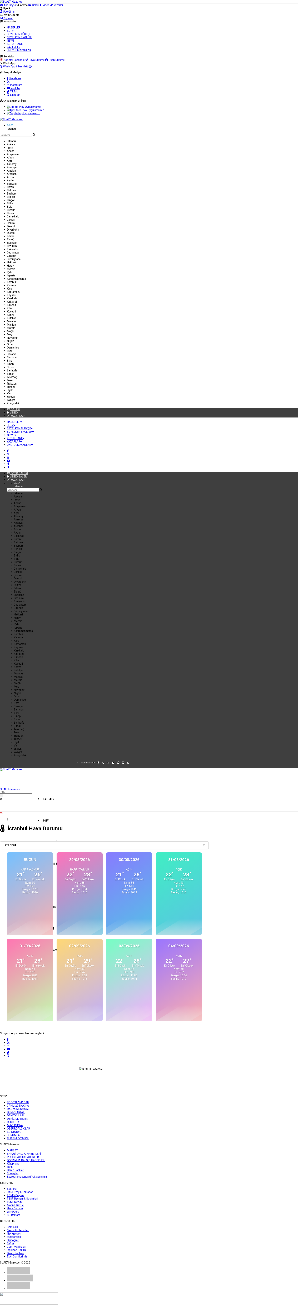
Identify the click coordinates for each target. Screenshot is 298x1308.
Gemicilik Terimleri (18, 1230)
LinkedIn (14, 94)
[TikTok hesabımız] (8, 464)
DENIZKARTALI (16, 1112)
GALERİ (19, 473)
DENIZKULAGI (15, 1115)
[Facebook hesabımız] (8, 450)
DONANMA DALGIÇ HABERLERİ (26, 1160)
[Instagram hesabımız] (8, 457)
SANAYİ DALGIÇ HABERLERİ (24, 1153)
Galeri (35, 5)
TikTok (13, 91)
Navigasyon (14, 1233)
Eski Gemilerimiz (17, 1256)
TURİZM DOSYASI (18, 1138)
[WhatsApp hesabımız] (128, 762)
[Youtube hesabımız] (8, 460)
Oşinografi (13, 1240)
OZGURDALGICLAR (18, 1128)
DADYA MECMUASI (18, 1109)
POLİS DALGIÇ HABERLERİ (23, 1157)
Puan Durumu (56, 60)
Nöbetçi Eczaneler (14, 60)
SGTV (10, 30)
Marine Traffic (15, 1205)
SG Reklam (13, 1215)
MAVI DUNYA (15, 1125)
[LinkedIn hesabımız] (8, 467)
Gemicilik (12, 1227)
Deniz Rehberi (15, 1253)
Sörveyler (12, 1173)
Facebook (15, 78)
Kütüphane (13, 1163)
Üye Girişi (8, 11)
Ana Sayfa (9, 5)
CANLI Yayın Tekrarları (20, 1192)
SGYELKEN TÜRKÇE (19, 34)
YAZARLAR (13, 47)
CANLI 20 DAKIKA (18, 1105)
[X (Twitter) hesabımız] (8, 81)
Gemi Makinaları (16, 1246)
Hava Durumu (36, 60)
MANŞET (12, 1150)
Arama (23, 5)
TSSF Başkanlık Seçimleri (22, 1198)
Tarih (10, 1166)
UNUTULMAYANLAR (19, 50)
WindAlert (13, 1211)
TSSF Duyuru (14, 1201)
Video (45, 5)
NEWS (10, 40)
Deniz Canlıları (15, 1170)
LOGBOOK (13, 1122)
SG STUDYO (14, 1131)
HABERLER (13, 27)
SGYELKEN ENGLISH (19, 37)
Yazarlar (58, 5)
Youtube (15, 88)
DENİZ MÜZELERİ (17, 1118)
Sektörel (12, 1188)
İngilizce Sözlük (16, 1250)
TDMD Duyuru (15, 1195)
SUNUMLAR (14, 1135)
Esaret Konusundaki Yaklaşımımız (27, 1176)
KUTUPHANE (15, 44)
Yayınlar (8, 18)
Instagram (15, 85)
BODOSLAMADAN (18, 1102)
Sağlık (10, 1243)
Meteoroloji (14, 1237)
